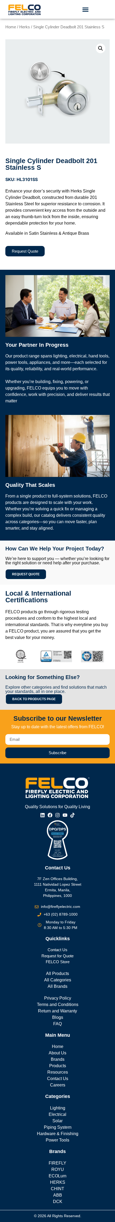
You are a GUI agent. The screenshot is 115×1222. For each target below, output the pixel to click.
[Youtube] (65, 815)
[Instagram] (57, 815)
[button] (85, 9)
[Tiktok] (72, 815)
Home (10, 27)
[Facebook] (50, 815)
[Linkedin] (42, 815)
